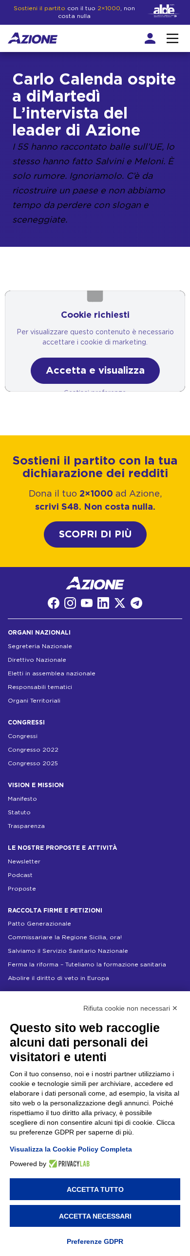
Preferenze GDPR (95, 1241)
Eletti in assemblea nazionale (51, 673)
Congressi (23, 736)
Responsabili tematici (40, 687)
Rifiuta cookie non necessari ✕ (130, 1008)
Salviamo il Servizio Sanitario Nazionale (68, 951)
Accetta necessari (95, 1216)
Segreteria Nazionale (40, 646)
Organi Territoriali (34, 701)
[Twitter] (120, 603)
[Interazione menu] (172, 38)
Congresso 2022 (33, 750)
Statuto (19, 812)
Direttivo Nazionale (37, 660)
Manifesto (22, 799)
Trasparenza (26, 826)
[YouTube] (87, 603)
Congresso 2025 (33, 763)
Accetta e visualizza (95, 371)
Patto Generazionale (39, 924)
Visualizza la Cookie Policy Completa (71, 1149)
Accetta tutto (95, 1189)
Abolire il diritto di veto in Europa (58, 978)
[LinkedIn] (103, 603)
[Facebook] (53, 603)
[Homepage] (32, 38)
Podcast (20, 875)
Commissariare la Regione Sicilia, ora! (65, 937)
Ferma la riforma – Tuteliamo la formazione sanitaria (87, 964)
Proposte (22, 889)
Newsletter (24, 861)
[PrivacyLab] (68, 1164)
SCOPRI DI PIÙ (95, 534)
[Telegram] (136, 603)
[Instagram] (70, 603)
